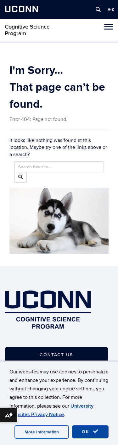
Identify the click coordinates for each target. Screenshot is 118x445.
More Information (42, 432)
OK (86, 431)
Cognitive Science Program (27, 30)
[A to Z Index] (111, 9)
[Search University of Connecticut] (98, 9)
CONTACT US (56, 354)
